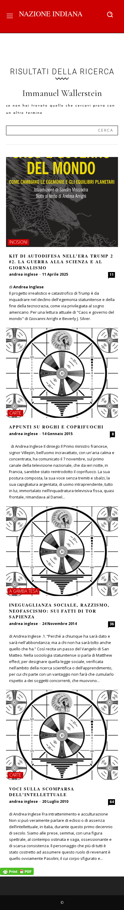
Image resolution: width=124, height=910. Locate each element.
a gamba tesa (23, 591)
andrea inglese (23, 274)
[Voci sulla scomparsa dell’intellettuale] (62, 735)
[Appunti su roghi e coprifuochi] (62, 373)
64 (112, 801)
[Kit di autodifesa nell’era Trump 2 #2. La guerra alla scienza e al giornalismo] (62, 202)
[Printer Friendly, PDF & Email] (17, 873)
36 (112, 623)
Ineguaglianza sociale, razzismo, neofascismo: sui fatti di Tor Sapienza (59, 611)
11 (112, 274)
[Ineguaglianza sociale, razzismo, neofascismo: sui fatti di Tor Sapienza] (62, 551)
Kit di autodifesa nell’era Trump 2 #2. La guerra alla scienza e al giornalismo (61, 262)
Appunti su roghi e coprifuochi (56, 427)
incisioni (18, 242)
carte (15, 413)
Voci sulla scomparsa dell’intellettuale (41, 792)
